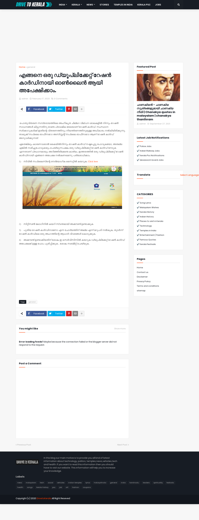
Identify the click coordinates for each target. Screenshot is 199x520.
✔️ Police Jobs (144, 146)
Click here (93, 161)
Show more (120, 328)
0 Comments (60, 98)
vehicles (60, 482)
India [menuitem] (62, 4)
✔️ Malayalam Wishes (148, 207)
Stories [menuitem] (104, 4)
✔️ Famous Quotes (146, 239)
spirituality (158, 482)
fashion (75, 487)
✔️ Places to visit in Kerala (150, 221)
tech (42, 482)
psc (53, 487)
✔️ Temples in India (146, 230)
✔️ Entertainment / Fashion (150, 235)
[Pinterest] (69, 109)
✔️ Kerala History (145, 211)
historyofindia (100, 482)
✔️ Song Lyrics (144, 202)
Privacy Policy (143, 281)
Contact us (142, 272)
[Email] (75, 109)
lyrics (88, 482)
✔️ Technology (144, 225)
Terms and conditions (148, 285)
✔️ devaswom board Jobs (150, 159)
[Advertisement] (99, 36)
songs (29, 487)
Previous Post (24, 444)
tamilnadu (134, 482)
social (50, 482)
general (31, 67)
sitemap (141, 290)
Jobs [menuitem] (158, 4)
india (123, 482)
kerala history (42, 487)
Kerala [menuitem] (76, 4)
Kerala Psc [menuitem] (143, 4)
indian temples (75, 482)
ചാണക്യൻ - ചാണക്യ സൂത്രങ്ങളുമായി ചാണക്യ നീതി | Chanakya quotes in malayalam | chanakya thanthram (156, 112)
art (67, 487)
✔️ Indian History (145, 216)
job (60, 487)
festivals (170, 482)
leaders (146, 482)
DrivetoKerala (44, 498)
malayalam (31, 482)
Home (22, 67)
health (20, 487)
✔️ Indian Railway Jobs (148, 150)
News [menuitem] (90, 4)
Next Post (122, 444)
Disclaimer (142, 276)
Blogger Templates (27, 503)
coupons (87, 487)
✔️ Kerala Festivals (146, 244)
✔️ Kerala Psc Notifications (150, 155)
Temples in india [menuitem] (123, 4)
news (19, 482)
